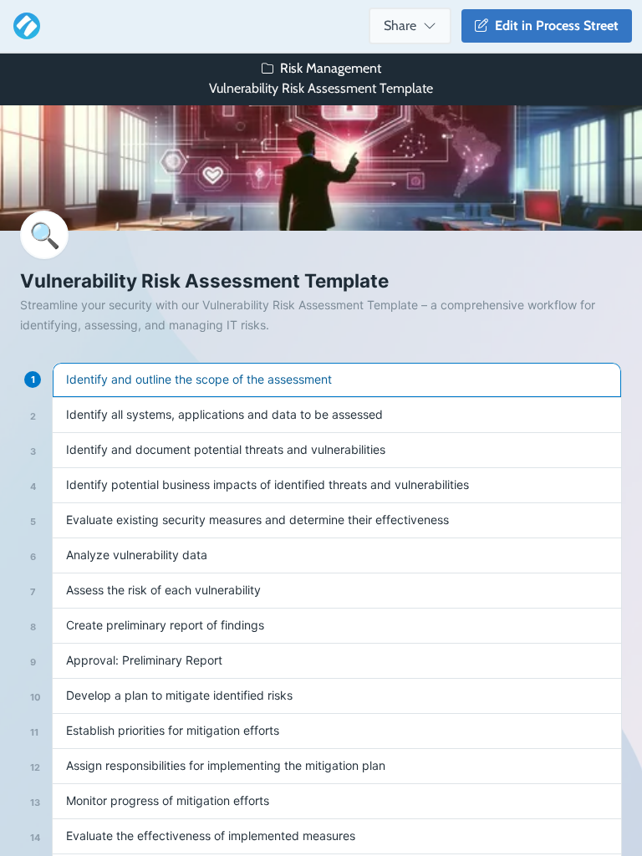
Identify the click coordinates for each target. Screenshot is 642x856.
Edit (553, 25)
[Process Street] (23, 26)
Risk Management (330, 68)
